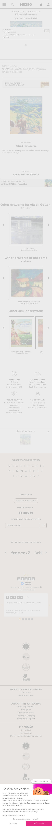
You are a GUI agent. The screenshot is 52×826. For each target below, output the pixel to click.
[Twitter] (31, 514)
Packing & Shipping (26, 715)
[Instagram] (24, 514)
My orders (26, 730)
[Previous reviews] (2, 605)
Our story (26, 692)
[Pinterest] (28, 514)
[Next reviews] (50, 605)
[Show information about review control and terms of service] (41, 587)
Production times (26, 712)
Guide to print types (26, 706)
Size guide (26, 709)
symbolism (11, 153)
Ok (43, 525)
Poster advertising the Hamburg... (21, 352)
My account (26, 733)
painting (18, 151)
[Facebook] (20, 514)
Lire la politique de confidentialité (14, 815)
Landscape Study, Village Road (29, 302)
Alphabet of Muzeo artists (26, 460)
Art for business (26, 695)
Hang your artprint (26, 718)
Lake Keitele (29, 249)
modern (32, 151)
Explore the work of (14, 183)
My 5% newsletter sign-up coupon (26, 736)
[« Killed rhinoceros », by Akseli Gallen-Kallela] (25, 439)
